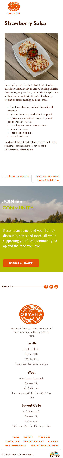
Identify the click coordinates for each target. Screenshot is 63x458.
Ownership (44, 437)
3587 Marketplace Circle (31, 378)
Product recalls (33, 441)
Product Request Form (44, 446)
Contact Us (12, 441)
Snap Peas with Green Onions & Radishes (47, 178)
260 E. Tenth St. (31, 349)
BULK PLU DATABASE (15, 446)
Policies (53, 441)
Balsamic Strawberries (18, 176)
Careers (28, 437)
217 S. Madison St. (31, 411)
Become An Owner (21, 263)
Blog (16, 437)
